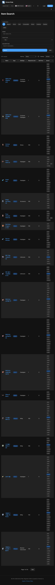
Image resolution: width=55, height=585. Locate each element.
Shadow (45, 24)
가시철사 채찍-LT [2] (7, 445)
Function (5, 37)
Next (33, 569)
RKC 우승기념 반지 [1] (7, 257)
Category (5, 22)
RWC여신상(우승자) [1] (8, 336)
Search (5, 50)
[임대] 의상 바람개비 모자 (8, 80)
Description (6, 43)
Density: (42, 56)
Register (50, 5)
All (3, 24)
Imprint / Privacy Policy (27, 581)
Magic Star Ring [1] (7, 201)
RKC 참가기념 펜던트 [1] (7, 273)
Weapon (9, 24)
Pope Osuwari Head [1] (7, 215)
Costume (39, 24)
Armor (14, 24)
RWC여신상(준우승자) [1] (7, 372)
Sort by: (22, 56)
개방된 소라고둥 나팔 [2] (7, 548)
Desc (12, 5)
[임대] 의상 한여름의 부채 (8, 116)
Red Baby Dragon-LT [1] (8, 226)
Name (4, 31)
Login (44, 5)
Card (19, 24)
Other (4, 27)
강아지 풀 (7, 476)
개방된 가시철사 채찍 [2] (7, 514)
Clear (50, 50)
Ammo (32, 24)
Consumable (26, 24)
